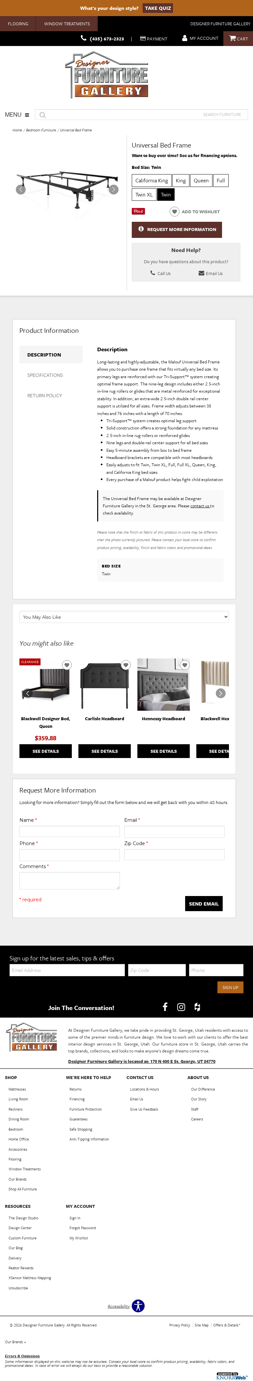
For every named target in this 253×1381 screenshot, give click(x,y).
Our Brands (18, 1179)
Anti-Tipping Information (89, 1139)
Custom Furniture (23, 1238)
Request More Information (181, 229)
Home (17, 130)
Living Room (18, 1099)
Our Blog (16, 1248)
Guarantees (79, 1119)
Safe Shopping (81, 1129)
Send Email (204, 903)
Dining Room (19, 1119)
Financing (77, 1099)
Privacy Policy (179, 1325)
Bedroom (16, 1129)
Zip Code (136, 843)
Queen (201, 180)
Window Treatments (67, 23)
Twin (166, 194)
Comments (34, 866)
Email (132, 820)
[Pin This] (138, 213)
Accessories (18, 1149)
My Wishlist (79, 1238)
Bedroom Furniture (41, 130)
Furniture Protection (86, 1109)
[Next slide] (221, 693)
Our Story (199, 1099)
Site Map (202, 1325)
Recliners (16, 1109)
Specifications (45, 375)
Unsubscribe (18, 1288)
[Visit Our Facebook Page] (165, 1007)
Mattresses (17, 1089)
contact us (200, 505)
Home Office (19, 1139)
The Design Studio (23, 1218)
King (181, 180)
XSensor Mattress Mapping (30, 1277)
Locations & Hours (144, 1089)
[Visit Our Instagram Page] (181, 1007)
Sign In (75, 1218)
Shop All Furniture (23, 1189)
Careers (197, 1119)
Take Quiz (158, 8)
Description (44, 354)
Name (28, 820)
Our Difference (203, 1089)
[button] (114, 190)
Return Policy (44, 395)
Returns (76, 1089)
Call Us (163, 273)
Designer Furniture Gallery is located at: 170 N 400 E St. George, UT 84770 (141, 1061)
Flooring (18, 23)
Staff (194, 1109)
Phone (28, 843)
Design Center (20, 1228)
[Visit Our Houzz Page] (197, 1007)
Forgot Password (83, 1228)
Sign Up (230, 987)
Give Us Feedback (144, 1109)
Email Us (214, 273)
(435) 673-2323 (107, 38)
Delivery (15, 1258)
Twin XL (144, 194)
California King (151, 180)
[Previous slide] (28, 693)
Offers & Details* (226, 1325)
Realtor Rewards (21, 1268)
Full (221, 180)
